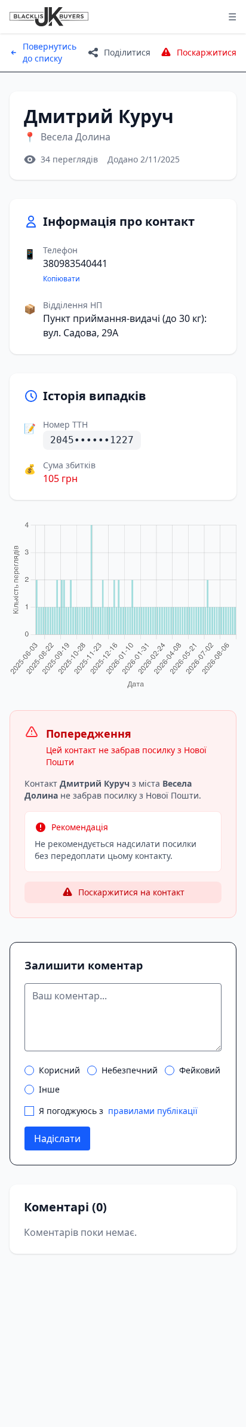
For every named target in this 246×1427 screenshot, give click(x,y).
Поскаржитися (206, 52)
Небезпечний (130, 1070)
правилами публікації (153, 1110)
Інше (49, 1089)
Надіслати (57, 1138)
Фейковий (199, 1070)
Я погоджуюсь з (118, 1110)
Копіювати (61, 279)
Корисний (59, 1070)
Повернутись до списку (49, 52)
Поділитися (127, 52)
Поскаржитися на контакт (131, 892)
